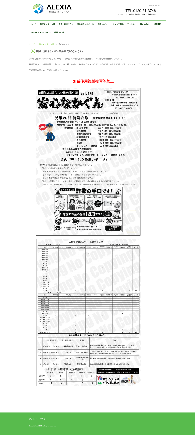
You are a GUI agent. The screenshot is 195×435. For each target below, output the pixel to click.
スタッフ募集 (118, 24)
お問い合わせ (144, 24)
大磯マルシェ (103, 24)
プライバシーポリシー (38, 419)
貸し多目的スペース (85, 24)
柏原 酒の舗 (59, 32)
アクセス (131, 24)
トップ (32, 44)
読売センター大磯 (47, 24)
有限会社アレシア (57, 9)
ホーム (33, 24)
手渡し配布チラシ (66, 24)
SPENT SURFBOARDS (41, 32)
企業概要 (157, 24)
